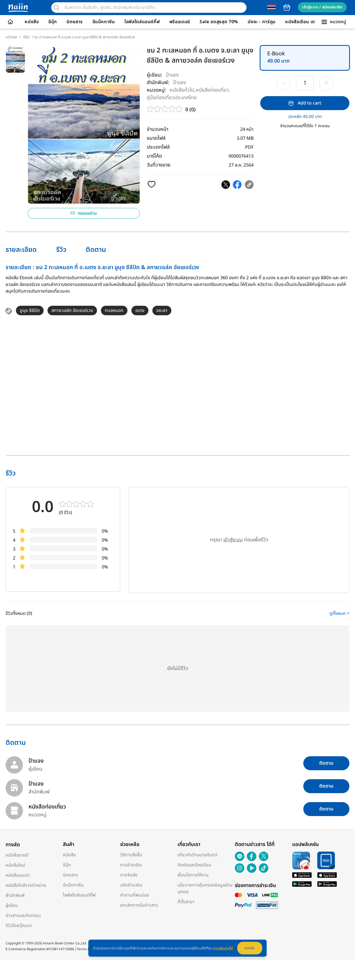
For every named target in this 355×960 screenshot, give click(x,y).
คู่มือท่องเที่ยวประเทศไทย (172, 97)
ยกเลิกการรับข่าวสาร (139, 905)
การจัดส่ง (129, 875)
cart (286, 7)
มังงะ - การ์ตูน (262, 22)
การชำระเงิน (131, 865)
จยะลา (161, 310)
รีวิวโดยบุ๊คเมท (19, 925)
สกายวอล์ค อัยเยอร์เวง (72, 310)
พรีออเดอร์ (179, 22)
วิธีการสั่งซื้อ (131, 855)
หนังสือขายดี (17, 855)
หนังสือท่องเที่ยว (212, 89)
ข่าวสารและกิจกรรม (23, 915)
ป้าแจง (172, 75)
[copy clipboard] (249, 184)
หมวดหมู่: (156, 90)
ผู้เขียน (12, 905)
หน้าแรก (11, 37)
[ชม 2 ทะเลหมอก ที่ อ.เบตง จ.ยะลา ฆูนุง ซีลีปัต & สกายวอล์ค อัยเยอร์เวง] (225, 184)
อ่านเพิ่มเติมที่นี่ (223, 948)
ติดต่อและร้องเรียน (194, 865)
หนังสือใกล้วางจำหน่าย (26, 885)
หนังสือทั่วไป (182, 89)
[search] (56, 8)
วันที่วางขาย (159, 165)
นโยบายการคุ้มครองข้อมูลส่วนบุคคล (205, 888)
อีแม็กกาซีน (104, 22)
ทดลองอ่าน (87, 213)
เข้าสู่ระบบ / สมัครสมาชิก (322, 7)
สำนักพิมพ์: (158, 82)
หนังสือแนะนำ (18, 875)
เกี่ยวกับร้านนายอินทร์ (197, 855)
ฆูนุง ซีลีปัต (30, 310)
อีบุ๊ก (52, 22)
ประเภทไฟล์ (158, 147)
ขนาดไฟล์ (156, 138)
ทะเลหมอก (114, 310)
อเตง (140, 310)
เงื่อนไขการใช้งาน (193, 875)
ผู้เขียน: (154, 75)
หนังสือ (32, 22)
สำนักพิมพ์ (15, 895)
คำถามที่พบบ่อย (134, 895)
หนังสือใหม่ (15, 865)
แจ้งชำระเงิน (131, 885)
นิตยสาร (75, 22)
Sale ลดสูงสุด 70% (219, 22)
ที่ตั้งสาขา (186, 902)
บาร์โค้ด (154, 156)
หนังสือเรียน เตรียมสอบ (308, 22)
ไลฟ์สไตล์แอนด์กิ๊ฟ (142, 22)
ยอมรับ (250, 947)
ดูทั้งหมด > (339, 613)
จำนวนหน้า (157, 129)
